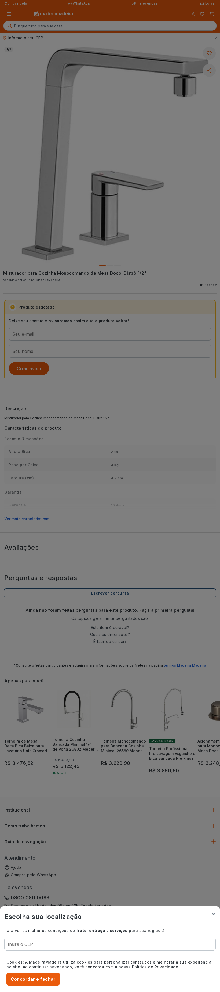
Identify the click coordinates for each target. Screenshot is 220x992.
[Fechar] (213, 914)
